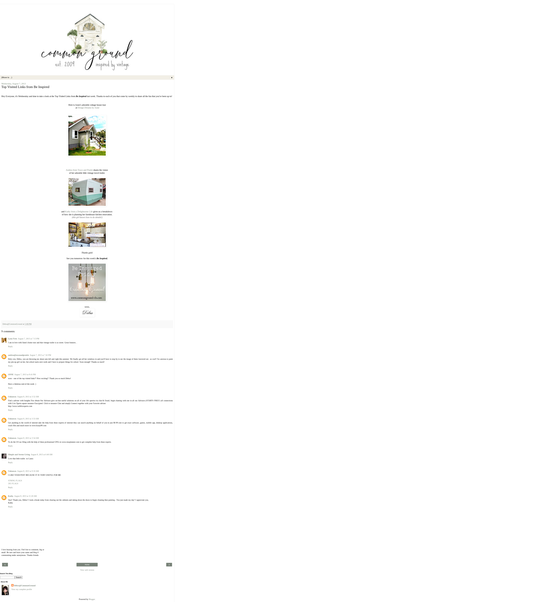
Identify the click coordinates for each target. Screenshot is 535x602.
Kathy (10, 496)
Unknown (12, 397)
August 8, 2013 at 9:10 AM (28, 471)
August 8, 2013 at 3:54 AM (28, 438)
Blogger (92, 599)
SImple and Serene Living (19, 454)
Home (87, 565)
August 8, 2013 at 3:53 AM (28, 419)
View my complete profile (21, 589)
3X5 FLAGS (13, 483)
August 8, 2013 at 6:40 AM (41, 454)
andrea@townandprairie (18, 355)
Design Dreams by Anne (88, 108)
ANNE (11, 374)
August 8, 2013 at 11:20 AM (25, 496)
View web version (87, 570)
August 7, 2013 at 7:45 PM (40, 355)
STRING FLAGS (15, 480)
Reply (10, 346)
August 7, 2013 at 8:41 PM (25, 374)
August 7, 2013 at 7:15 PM (28, 339)
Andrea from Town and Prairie (79, 170)
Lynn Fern (12, 339)
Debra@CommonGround (25, 585)
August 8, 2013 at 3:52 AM (28, 397)
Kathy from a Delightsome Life (79, 211)
